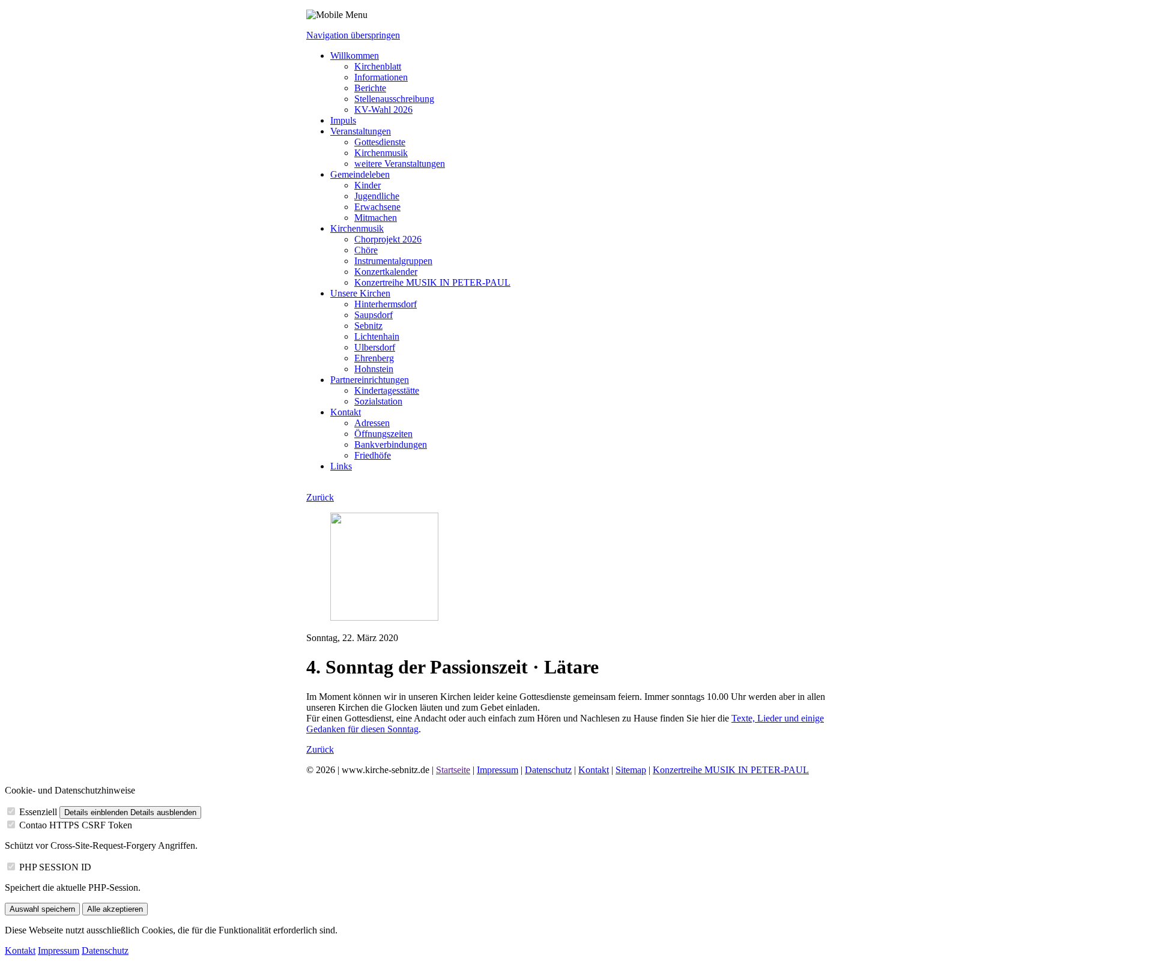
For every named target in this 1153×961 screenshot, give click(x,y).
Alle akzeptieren (115, 909)
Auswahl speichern (42, 909)
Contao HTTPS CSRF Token (75, 825)
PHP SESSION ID (55, 867)
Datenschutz (548, 770)
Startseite (453, 770)
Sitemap (631, 770)
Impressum (497, 770)
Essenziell (38, 812)
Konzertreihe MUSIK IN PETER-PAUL (731, 770)
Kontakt (593, 770)
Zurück (320, 497)
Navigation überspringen (353, 35)
